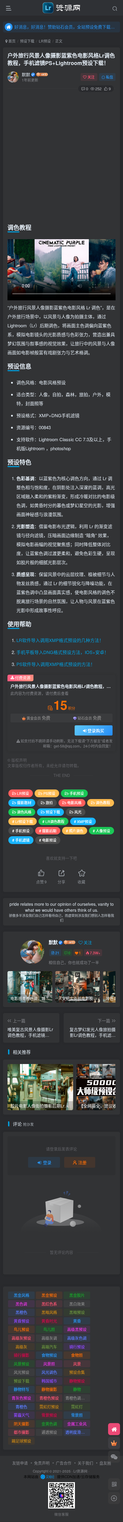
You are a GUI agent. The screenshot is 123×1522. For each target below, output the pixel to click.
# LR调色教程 (53, 821)
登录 (47, 1162)
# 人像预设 (101, 830)
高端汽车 (49, 1346)
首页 (11, 40)
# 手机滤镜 (21, 840)
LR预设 (45, 40)
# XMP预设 (83, 821)
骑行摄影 (21, 1355)
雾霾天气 (21, 1415)
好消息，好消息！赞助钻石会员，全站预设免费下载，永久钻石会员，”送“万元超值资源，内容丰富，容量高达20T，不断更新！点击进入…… (66, 27)
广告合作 (63, 1463)
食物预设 (49, 1355)
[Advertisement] (61, 156)
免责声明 (42, 1463)
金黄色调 (49, 1423)
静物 (77, 1389)
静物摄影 (49, 1389)
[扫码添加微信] (114, 1457)
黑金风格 (21, 1295)
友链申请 (20, 1463)
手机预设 (77, 793)
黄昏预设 (21, 1321)
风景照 (49, 1363)
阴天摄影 (21, 1423)
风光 (78, 811)
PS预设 (49, 793)
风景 (77, 1363)
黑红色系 (49, 1303)
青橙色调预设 (77, 1398)
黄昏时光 (49, 1321)
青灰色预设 (21, 1398)
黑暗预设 (77, 1312)
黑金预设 (49, 1295)
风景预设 (21, 1363)
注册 (82, 1162)
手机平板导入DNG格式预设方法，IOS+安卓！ (62, 652)
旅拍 (49, 802)
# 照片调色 (74, 830)
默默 (26, 74)
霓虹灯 (77, 1406)
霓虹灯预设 (49, 1406)
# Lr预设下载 (22, 821)
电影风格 (74, 802)
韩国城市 (49, 1381)
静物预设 (77, 1381)
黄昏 (77, 1321)
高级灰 (21, 1346)
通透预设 (49, 1432)
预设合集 (77, 1372)
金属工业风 (77, 1423)
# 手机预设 (21, 830)
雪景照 (77, 1415)
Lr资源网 (80, 1471)
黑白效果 (77, 1303)
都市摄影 (21, 1432)
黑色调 (21, 1303)
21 (57, 952)
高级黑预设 (77, 1329)
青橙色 (21, 1406)
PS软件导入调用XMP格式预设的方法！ (55, 664)
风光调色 (49, 1372)
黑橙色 (21, 1312)
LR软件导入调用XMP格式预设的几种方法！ (60, 640)
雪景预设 (49, 1415)
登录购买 (95, 730)
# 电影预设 (47, 840)
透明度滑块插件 (77, 1432)
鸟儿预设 (21, 1329)
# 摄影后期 (47, 830)
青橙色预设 (49, 1398)
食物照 (77, 1355)
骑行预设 (77, 1346)
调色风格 (24, 811)
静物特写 (21, 1389)
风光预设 (21, 1372)
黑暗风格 (49, 1312)
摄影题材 (24, 802)
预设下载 (27, 40)
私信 (109, 76)
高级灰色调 (77, 1338)
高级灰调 (49, 1338)
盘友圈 (105, 1463)
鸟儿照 (49, 1329)
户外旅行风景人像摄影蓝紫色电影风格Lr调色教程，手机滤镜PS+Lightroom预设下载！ (61, 59)
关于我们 (85, 1463)
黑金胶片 (77, 1295)
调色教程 (103, 802)
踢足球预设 (21, 1440)
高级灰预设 (21, 1338)
